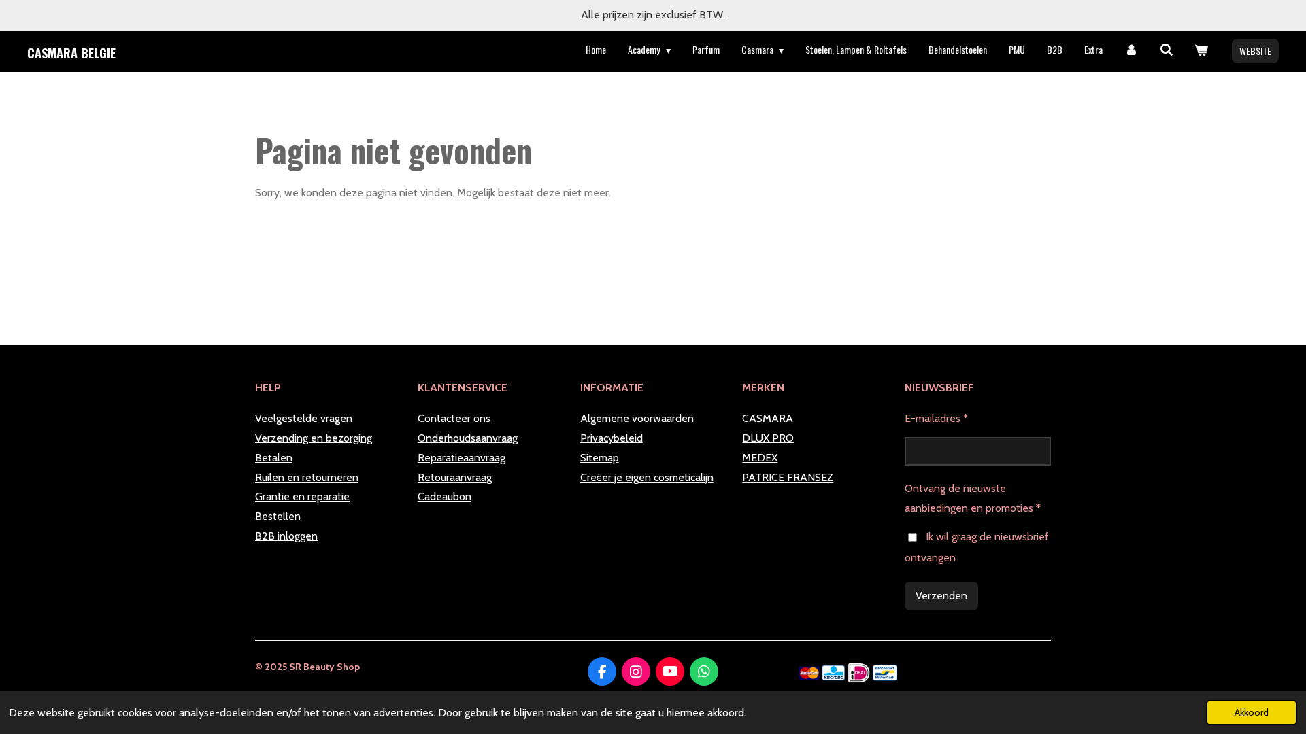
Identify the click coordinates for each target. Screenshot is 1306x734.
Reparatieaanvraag (461, 457)
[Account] (1131, 50)
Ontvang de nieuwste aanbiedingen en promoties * (973, 498)
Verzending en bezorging (313, 438)
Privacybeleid (611, 438)
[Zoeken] (1166, 50)
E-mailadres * (936, 418)
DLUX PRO (768, 438)
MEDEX (759, 457)
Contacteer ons (454, 418)
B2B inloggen (286, 535)
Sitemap (599, 457)
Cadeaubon (444, 496)
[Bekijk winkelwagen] (1201, 50)
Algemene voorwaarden (637, 418)
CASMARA (767, 418)
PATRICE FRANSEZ (787, 477)
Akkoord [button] (1252, 712)
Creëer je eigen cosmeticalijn (647, 477)
